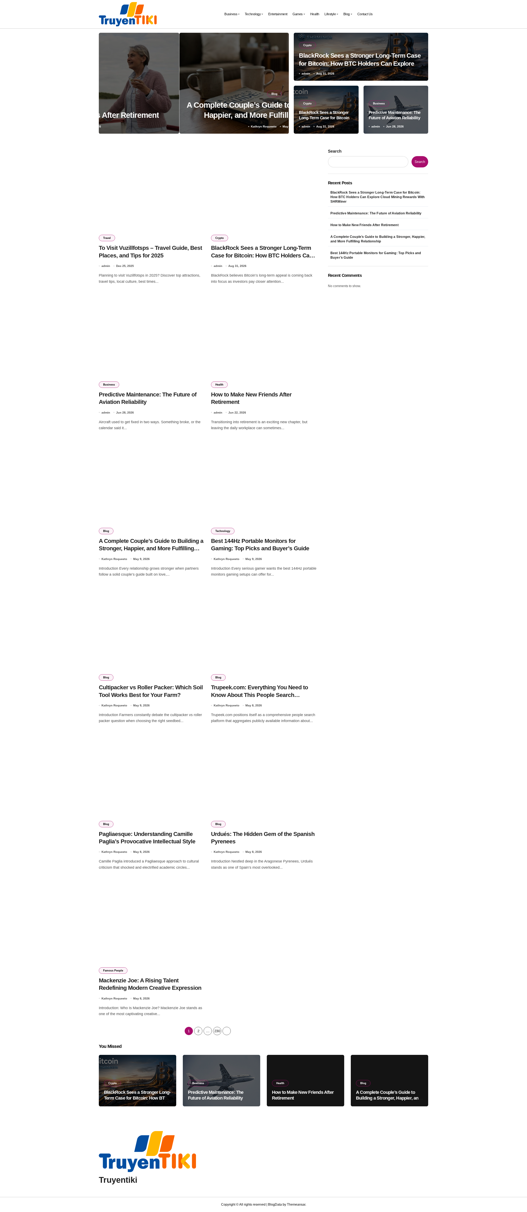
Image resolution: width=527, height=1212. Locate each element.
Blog (346, 14)
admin (306, 73)
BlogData (275, 1204)
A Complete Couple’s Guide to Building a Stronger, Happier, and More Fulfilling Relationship (151, 548)
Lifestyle (330, 14)
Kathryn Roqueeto (183, 126)
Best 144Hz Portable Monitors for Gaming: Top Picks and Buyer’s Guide (375, 255)
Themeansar (296, 1204)
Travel (107, 238)
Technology (253, 14)
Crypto (307, 45)
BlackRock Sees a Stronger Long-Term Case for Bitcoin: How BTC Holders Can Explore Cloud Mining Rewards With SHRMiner (360, 63)
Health (314, 14)
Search (335, 151)
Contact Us (365, 14)
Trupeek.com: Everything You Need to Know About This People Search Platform (259, 695)
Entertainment (277, 14)
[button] (281, 84)
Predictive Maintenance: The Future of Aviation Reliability (376, 213)
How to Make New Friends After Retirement (364, 225)
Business (230, 14)
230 (217, 1031)
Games (298, 14)
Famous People (113, 970)
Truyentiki (118, 1179)
